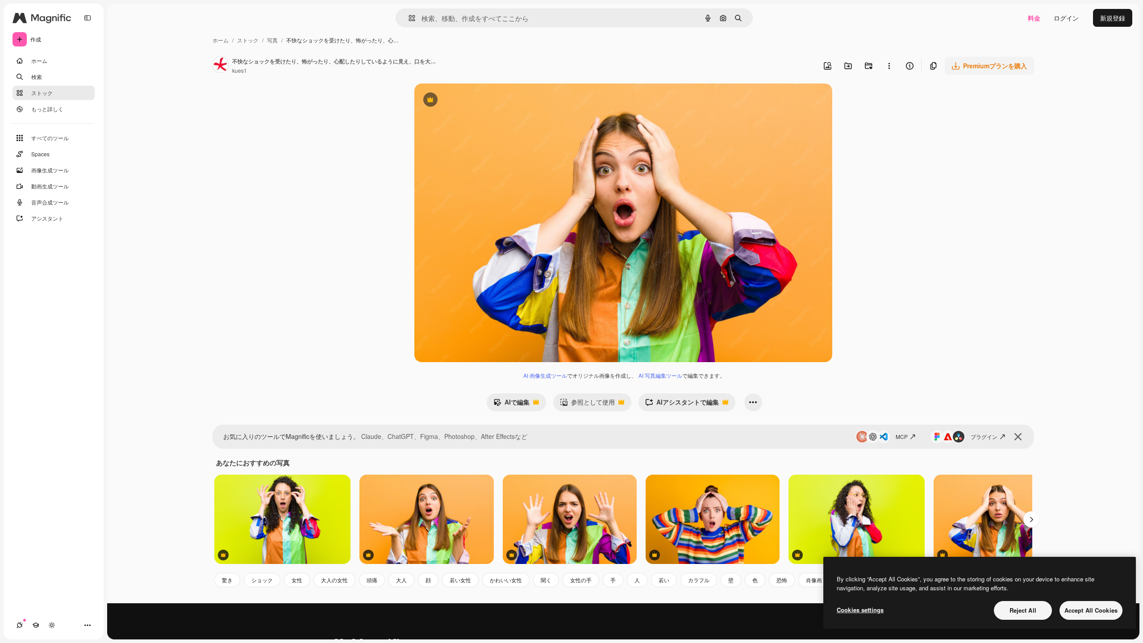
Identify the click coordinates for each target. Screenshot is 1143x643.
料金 (1034, 17)
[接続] (20, 625)
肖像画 (814, 580)
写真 (272, 40)
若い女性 (460, 580)
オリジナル (475, 100)
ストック (248, 40)
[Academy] (36, 625)
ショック (262, 580)
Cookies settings (860, 609)
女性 (297, 580)
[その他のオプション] (889, 66)
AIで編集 (511, 404)
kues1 (239, 70)
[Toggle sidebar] (87, 18)
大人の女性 (334, 580)
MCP (902, 436)
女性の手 (581, 580)
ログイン (1066, 17)
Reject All (1023, 610)
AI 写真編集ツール (660, 375)
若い (664, 580)
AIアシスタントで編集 (682, 404)
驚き (227, 580)
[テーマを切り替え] (52, 625)
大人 (401, 580)
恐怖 (781, 580)
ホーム (221, 40)
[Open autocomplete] (408, 18)
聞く (546, 580)
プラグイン (984, 436)
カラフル (698, 580)
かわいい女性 (506, 580)
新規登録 (1112, 17)
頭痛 (372, 580)
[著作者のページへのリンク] (221, 66)
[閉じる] (1018, 436)
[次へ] (1031, 519)
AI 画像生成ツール (545, 375)
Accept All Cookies (1091, 610)
